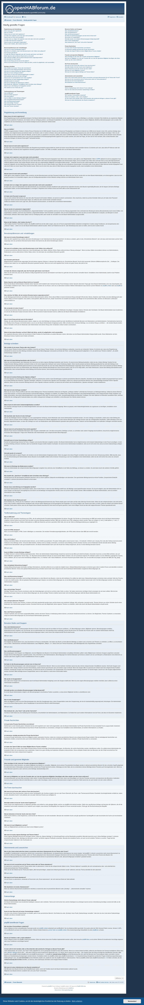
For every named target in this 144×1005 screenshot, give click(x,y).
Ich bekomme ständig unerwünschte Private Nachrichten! (79, 49)
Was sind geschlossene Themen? (13, 104)
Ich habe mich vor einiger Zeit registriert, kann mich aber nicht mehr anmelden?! (24, 39)
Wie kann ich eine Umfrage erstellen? (13, 72)
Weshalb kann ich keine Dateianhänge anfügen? (16, 79)
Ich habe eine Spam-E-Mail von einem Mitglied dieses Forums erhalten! (83, 51)
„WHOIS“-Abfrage (12, 952)
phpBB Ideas (86, 939)
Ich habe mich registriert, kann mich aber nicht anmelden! (18, 35)
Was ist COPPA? (8, 32)
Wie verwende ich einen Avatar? (12, 59)
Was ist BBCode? (8, 93)
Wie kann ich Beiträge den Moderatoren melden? (16, 82)
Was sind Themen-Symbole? (11, 106)
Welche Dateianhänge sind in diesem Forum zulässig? (79, 88)
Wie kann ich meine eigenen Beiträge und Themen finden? (79, 72)
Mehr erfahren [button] (77, 1001)
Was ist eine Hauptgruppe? (72, 40)
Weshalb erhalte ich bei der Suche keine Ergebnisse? (78, 67)
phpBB (49, 986)
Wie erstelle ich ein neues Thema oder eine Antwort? (17, 68)
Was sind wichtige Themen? (11, 102)
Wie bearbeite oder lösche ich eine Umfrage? (15, 76)
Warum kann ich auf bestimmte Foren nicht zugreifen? (18, 77)
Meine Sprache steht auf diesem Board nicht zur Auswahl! (19, 56)
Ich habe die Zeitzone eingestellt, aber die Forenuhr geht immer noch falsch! (23, 54)
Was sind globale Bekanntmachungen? (14, 99)
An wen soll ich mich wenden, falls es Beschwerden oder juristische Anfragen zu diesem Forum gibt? (90, 98)
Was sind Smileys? (9, 96)
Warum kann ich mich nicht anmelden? (14, 37)
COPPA (98, 159)
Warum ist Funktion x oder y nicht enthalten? (76, 96)
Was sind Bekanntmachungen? (12, 101)
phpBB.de (119, 285)
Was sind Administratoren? (72, 30)
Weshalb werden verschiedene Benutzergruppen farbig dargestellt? (82, 39)
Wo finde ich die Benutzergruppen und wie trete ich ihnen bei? (80, 35)
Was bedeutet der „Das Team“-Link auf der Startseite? (79, 42)
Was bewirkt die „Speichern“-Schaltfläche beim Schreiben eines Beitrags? (23, 84)
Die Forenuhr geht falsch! (10, 52)
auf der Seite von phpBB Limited (57, 930)
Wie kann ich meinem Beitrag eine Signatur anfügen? (17, 71)
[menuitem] (17, 17)
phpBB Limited (107, 285)
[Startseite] (31, 9)
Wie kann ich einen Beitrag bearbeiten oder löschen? (17, 69)
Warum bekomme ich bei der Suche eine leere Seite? (78, 68)
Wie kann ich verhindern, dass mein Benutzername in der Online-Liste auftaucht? (25, 51)
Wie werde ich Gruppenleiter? (72, 37)
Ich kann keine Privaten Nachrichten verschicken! (77, 47)
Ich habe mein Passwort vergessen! (13, 40)
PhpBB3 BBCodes (81, 986)
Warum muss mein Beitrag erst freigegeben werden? (17, 85)
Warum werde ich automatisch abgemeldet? (15, 42)
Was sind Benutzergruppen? (72, 34)
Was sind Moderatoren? (71, 32)
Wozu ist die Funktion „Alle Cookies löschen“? (16, 43)
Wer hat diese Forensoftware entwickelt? (75, 95)
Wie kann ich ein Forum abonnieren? (74, 80)
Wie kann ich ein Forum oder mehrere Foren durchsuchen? (80, 65)
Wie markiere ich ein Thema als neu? (13, 87)
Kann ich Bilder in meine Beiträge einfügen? (15, 98)
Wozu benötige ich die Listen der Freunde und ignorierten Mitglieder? (82, 56)
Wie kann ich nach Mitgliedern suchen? (75, 70)
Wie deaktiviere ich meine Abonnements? (75, 82)
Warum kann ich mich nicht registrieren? (14, 34)
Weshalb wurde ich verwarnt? (11, 81)
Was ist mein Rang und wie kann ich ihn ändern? (16, 60)
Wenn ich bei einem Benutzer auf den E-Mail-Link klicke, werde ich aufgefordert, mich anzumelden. (29, 62)
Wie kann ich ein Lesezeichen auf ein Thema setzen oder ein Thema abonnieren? (85, 79)
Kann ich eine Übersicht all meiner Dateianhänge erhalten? (80, 89)
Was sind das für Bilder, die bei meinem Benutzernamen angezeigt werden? (23, 57)
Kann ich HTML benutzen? (11, 94)
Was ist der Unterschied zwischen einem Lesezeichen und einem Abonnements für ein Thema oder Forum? (92, 77)
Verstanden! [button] (132, 1001)
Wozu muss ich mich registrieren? (13, 30)
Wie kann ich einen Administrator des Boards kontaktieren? (80, 100)
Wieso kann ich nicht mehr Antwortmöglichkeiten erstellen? (19, 74)
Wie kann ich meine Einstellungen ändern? (15, 49)
